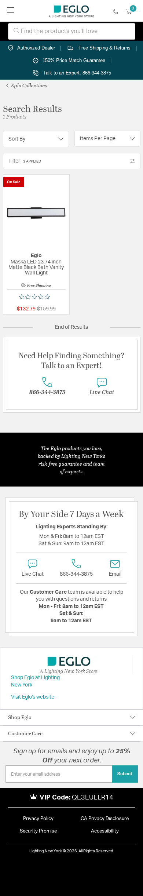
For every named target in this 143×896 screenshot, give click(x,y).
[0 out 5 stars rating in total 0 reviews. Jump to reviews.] (36, 297)
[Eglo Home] (71, 11)
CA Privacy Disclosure (105, 818)
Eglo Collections (28, 85)
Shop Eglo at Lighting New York (35, 681)
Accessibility (105, 831)
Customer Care (25, 733)
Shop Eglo (20, 717)
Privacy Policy (38, 818)
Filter (24, 161)
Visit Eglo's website (32, 697)
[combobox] (71, 31)
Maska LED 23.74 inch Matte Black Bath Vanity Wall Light (36, 267)
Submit (124, 774)
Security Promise (38, 831)
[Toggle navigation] (11, 11)
